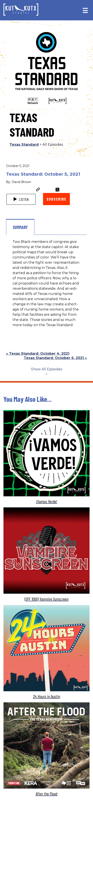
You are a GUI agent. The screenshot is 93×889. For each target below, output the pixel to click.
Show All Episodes (46, 369)
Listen (23, 199)
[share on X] (57, 189)
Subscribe (56, 199)
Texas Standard (24, 144)
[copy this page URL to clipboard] (38, 190)
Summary (20, 227)
